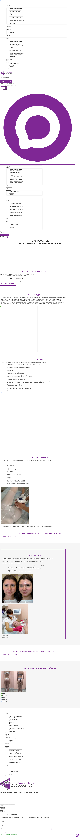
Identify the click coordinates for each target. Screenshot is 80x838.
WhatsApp (2, 807)
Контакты (8, 29)
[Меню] (77, 835)
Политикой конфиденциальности (52, 829)
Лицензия (11, 32)
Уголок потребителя (14, 31)
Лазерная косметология (15, 17)
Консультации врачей (14, 11)
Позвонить (2, 811)
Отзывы (8, 35)
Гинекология (12, 23)
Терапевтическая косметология (16, 20)
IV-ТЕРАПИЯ (12, 14)
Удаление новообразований (16, 13)
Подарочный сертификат (15, 10)
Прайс (7, 25)
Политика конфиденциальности (7, 804)
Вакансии (11, 34)
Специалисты (9, 26)
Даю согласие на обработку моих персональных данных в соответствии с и (32, 829)
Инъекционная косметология (16, 16)
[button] (5, 832)
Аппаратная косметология (15, 19)
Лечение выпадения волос (15, 22)
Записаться (2, 808)
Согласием (40, 829)
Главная (8, 5)
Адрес (1, 805)
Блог (7, 28)
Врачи (1, 810)
